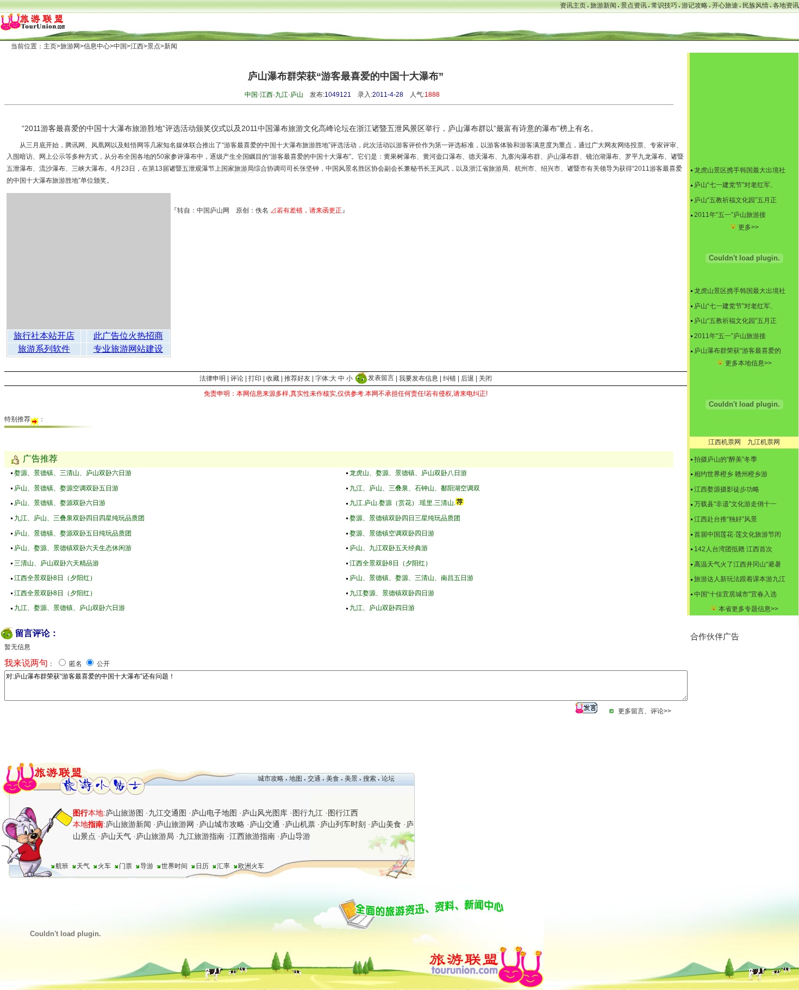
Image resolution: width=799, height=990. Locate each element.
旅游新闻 (603, 5)
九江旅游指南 (201, 836)
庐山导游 (295, 836)
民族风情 (755, 5)
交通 (314, 778)
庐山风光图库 (265, 812)
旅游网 (70, 46)
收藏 (272, 378)
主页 (50, 46)
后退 (467, 378)
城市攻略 (271, 778)
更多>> (748, 227)
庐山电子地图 (214, 812)
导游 (146, 866)
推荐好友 (297, 378)
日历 (202, 866)
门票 (125, 866)
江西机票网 (724, 442)
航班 (61, 866)
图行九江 (307, 812)
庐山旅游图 (124, 812)
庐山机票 (300, 824)
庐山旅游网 (175, 824)
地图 (295, 778)
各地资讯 (786, 5)
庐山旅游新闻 (128, 824)
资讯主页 (573, 5)
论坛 (388, 778)
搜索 (368, 778)
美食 (332, 778)
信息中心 (97, 46)
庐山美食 (386, 824)
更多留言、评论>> (644, 711)
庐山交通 (264, 824)
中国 (120, 46)
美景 (351, 778)
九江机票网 (763, 442)
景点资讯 (634, 5)
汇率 (223, 866)
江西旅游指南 (252, 836)
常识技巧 (664, 5)
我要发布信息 (418, 378)
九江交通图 (167, 812)
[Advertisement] (744, 697)
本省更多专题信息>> (748, 609)
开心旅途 (725, 5)
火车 (104, 866)
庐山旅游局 (155, 836)
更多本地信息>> (748, 363)
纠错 (449, 378)
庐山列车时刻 (343, 824)
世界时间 (174, 866)
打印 (254, 378)
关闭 (485, 378)
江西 (136, 46)
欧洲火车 (251, 866)
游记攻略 (695, 5)
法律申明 (212, 378)
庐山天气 (116, 836)
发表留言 (381, 378)
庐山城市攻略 (222, 824)
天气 (83, 866)
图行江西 (343, 812)
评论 (237, 378)
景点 (153, 46)
